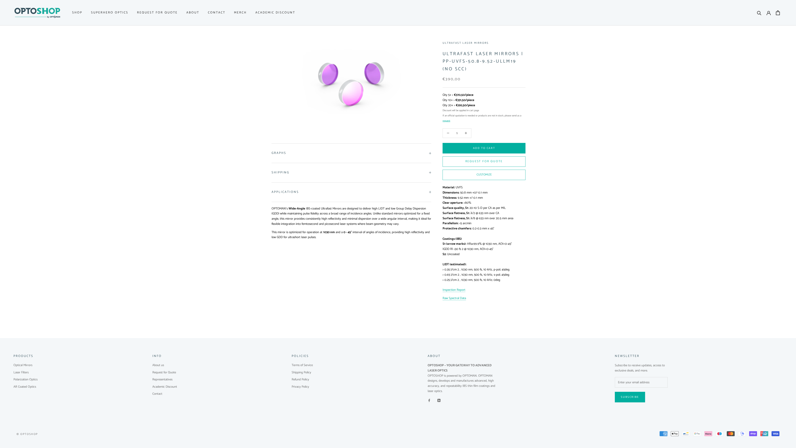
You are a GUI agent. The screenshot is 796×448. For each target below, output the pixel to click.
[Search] (759, 13)
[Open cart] (778, 12)
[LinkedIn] (438, 400)
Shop (77, 12)
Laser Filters (21, 372)
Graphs (279, 153)
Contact (216, 12)
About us (158, 365)
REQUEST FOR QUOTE (484, 161)
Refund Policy (300, 379)
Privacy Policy (300, 387)
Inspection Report (454, 289)
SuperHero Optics (109, 12)
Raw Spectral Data (454, 298)
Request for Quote (157, 12)
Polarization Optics (25, 379)
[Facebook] (429, 400)
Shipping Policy (301, 372)
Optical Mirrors (22, 365)
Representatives (162, 379)
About (192, 12)
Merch (240, 12)
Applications (285, 192)
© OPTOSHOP (27, 434)
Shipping (280, 172)
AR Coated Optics (24, 387)
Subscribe (630, 397)
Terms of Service (302, 365)
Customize (484, 174)
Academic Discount (275, 12)
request (446, 121)
